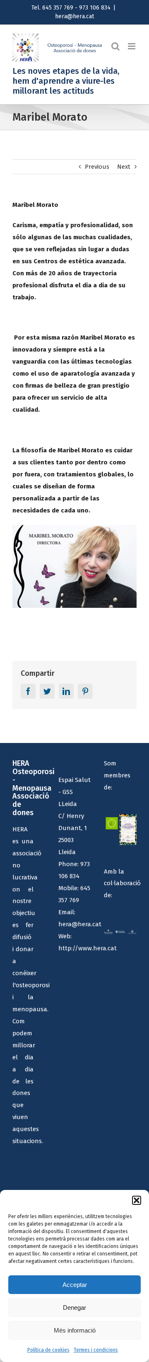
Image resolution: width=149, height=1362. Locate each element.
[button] (136, 1200)
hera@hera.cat (74, 16)
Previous (97, 166)
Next (123, 166)
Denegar (74, 1307)
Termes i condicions (96, 1350)
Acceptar (74, 1284)
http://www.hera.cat (87, 948)
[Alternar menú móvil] (132, 46)
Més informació (75, 1330)
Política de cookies (48, 1350)
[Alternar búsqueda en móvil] (115, 46)
